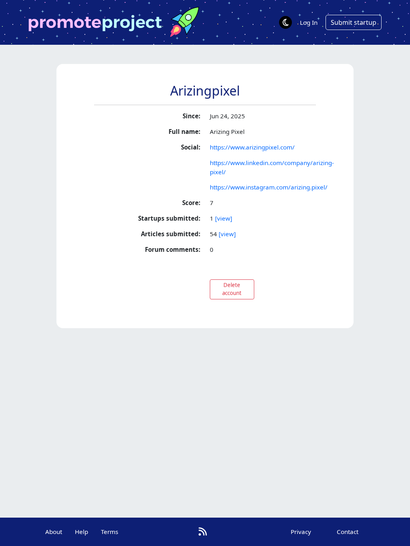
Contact (347, 532)
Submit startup (353, 22)
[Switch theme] (285, 22)
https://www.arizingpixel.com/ (252, 147)
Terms (109, 532)
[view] (223, 218)
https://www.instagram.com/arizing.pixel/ (269, 187)
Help (81, 532)
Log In (309, 22)
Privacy (301, 532)
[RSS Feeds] (203, 531)
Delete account (231, 289)
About (53, 532)
